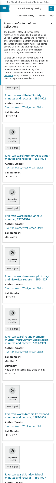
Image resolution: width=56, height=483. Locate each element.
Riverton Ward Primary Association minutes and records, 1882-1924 (27, 157)
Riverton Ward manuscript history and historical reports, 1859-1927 (27, 277)
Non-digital (12, 87)
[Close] (51, 23)
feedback (8, 75)
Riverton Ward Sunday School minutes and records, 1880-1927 (25, 476)
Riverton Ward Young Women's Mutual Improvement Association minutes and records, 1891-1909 (26, 340)
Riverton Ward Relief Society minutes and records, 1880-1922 (25, 96)
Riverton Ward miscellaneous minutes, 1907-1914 (24, 217)
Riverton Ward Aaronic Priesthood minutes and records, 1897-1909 (27, 415)
